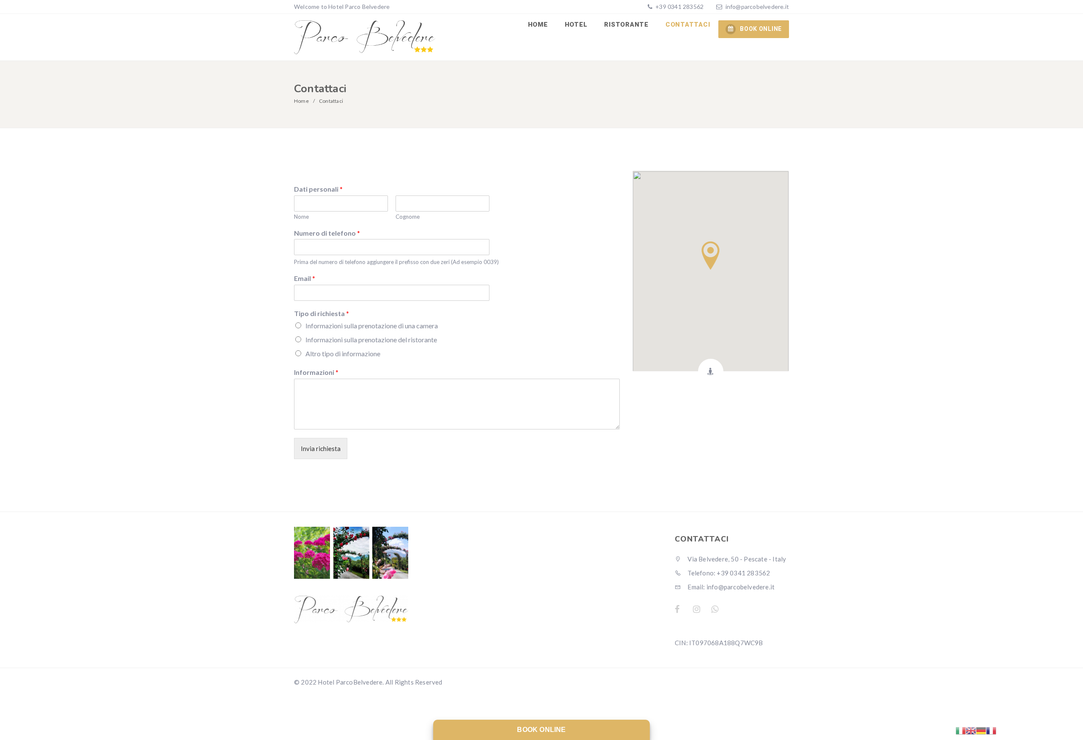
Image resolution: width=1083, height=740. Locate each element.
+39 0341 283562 (679, 6)
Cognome (408, 216)
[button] (710, 255)
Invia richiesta (321, 448)
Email (304, 278)
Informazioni (316, 372)
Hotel (576, 24)
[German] (981, 730)
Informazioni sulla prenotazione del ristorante (371, 340)
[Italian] (961, 730)
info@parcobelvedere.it (757, 6)
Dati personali (318, 189)
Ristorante (626, 24)
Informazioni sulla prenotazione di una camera (371, 326)
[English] (971, 730)
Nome (301, 216)
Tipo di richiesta (321, 313)
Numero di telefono (327, 233)
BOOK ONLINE (761, 28)
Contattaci (687, 24)
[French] (991, 730)
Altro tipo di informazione (342, 353)
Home (538, 24)
